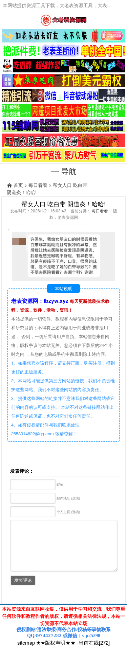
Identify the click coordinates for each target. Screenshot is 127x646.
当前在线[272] (94, 642)
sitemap (26, 642)
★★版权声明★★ (56, 642)
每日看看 (37, 184)
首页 (18, 184)
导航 (67, 170)
